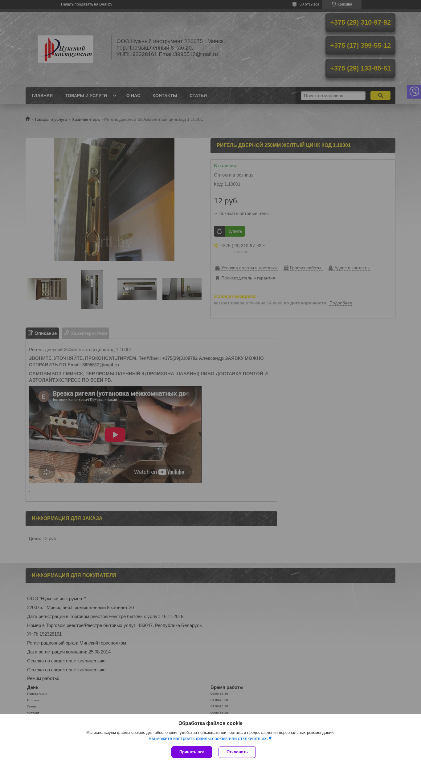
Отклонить (237, 752)
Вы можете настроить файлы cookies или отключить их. (208, 738)
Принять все (191, 752)
